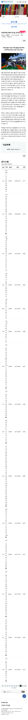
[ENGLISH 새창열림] (22, 2)
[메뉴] (25, 2)
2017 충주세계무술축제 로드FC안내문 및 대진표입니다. (6, 365)
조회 (24, 167)
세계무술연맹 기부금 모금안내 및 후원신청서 (6, 636)
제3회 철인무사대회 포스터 (6, 309)
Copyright (3, 712)
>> (15, 687)
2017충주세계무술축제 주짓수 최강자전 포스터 (6, 253)
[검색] (20, 2)
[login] (17, 2)
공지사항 (17, 16)
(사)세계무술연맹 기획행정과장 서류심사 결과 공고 (6, 213)
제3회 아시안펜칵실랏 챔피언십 (6, 285)
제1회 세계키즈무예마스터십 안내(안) (6, 522)
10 (25, 686)
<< (3, 686)
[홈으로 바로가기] (6, 2)
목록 (24, 40)
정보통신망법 (4, 702)
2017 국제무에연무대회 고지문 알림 (6, 553)
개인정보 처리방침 (5, 705)
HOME (3, 16)
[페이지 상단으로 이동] (24, 696)
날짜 (17, 167)
